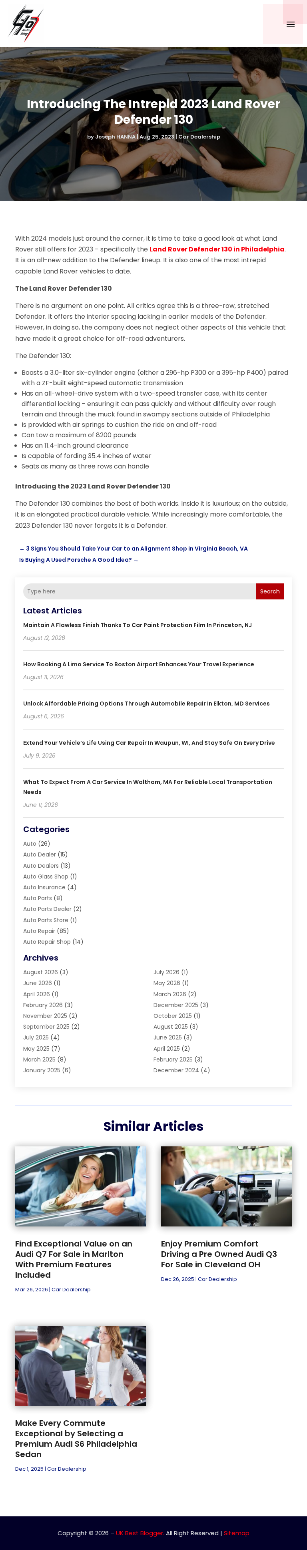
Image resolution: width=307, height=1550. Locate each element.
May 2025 (36, 1049)
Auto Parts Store (45, 920)
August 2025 (171, 1027)
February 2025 (173, 1059)
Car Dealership (199, 137)
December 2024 (176, 1070)
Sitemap (236, 1533)
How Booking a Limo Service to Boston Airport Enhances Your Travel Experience (138, 664)
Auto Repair (39, 931)
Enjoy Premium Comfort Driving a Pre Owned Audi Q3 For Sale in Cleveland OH (219, 1254)
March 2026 (170, 994)
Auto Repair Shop (47, 942)
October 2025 (173, 1016)
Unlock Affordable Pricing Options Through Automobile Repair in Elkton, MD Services (146, 704)
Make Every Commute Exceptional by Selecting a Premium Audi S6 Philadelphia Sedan (76, 1438)
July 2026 (166, 972)
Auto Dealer (39, 854)
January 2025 (41, 1070)
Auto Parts (37, 898)
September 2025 (46, 1027)
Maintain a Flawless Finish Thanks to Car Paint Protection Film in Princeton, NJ (137, 625)
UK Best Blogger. (140, 1533)
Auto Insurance (44, 887)
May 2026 (167, 983)
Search (270, 591)
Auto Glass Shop (45, 877)
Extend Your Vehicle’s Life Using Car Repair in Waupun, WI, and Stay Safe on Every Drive (149, 743)
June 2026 (37, 983)
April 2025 (167, 1049)
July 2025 (36, 1037)
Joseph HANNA (115, 137)
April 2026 (36, 994)
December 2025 (176, 1005)
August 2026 (40, 972)
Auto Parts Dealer (47, 909)
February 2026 (43, 1005)
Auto (29, 844)
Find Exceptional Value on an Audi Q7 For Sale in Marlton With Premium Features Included (73, 1259)
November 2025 (45, 1016)
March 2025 (39, 1059)
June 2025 (168, 1037)
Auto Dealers (41, 866)
